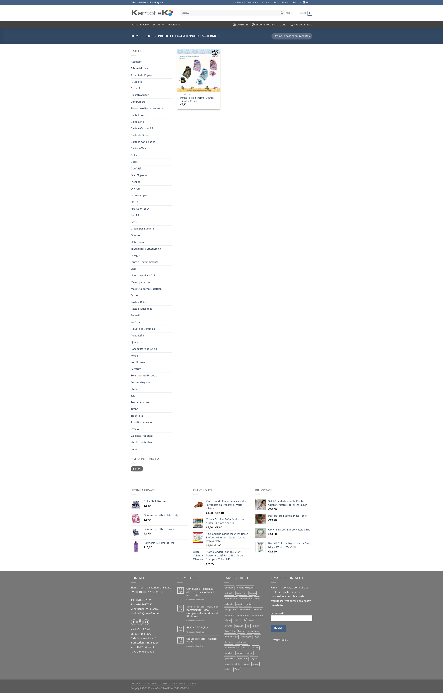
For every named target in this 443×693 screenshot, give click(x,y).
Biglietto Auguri (140, 95)
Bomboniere (138, 101)
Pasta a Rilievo (139, 302)
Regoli (134, 355)
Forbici (135, 215)
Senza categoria (140, 382)
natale (256, 648)
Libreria (156, 25)
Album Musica (139, 68)
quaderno (242, 659)
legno (257, 637)
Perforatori (137, 322)
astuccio (229, 593)
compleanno (231, 610)
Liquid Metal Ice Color (144, 275)
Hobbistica (137, 242)
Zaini (134, 449)
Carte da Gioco (140, 135)
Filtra (136, 469)
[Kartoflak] (152, 13)
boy (257, 599)
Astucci (135, 88)
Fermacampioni (140, 195)
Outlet (135, 295)
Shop (143, 25)
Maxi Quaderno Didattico (146, 288)
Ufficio (135, 429)
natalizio (229, 653)
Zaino (237, 669)
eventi (252, 620)
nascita (246, 648)
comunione (245, 610)
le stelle (229, 642)
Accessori (136, 61)
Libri (133, 268)
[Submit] (282, 13)
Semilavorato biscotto (144, 375)
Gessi (134, 222)
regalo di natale (232, 664)
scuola (246, 664)
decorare (229, 615)
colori (239, 604)
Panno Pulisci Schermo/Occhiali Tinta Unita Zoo (197, 99)
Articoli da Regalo (141, 75)
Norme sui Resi (289, 3)
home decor (253, 631)
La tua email (277, 613)
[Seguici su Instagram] (304, 2)
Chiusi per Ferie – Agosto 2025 (201, 640)
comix (248, 604)
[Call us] (311, 2)
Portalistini (137, 335)
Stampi (135, 389)
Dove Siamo (252, 3)
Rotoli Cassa (138, 362)
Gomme (135, 235)
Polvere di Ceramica (143, 328)
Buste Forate (138, 115)
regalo (254, 659)
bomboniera (231, 599)
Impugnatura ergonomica (146, 248)
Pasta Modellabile (141, 308)
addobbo (229, 588)
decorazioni (257, 615)
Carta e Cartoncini (142, 128)
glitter (256, 626)
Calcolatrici (137, 121)
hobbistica (230, 631)
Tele (133, 395)
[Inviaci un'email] (307, 2)
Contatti (266, 3)
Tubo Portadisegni (141, 422)
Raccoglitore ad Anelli (144, 349)
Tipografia (173, 25)
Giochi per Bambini (142, 228)
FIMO (134, 202)
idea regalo (246, 637)
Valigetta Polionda (142, 435)
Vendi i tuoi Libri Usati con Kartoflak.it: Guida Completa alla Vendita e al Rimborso (202, 611)
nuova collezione (244, 653)
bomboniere (246, 599)
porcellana (230, 659)
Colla (134, 155)
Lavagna (136, 255)
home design (231, 637)
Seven (255, 664)
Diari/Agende (139, 175)
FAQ (276, 3)
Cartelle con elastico (143, 142)
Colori (134, 161)
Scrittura (136, 369)
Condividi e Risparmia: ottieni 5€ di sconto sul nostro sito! (200, 592)
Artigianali (137, 81)
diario (227, 620)
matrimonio (241, 642)
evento (228, 626)
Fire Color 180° (140, 208)
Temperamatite (140, 402)
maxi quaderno (232, 648)
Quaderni (136, 342)
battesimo (241, 593)
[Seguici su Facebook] (301, 2)
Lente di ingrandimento (145, 262)
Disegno (136, 182)
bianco (252, 593)
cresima (258, 610)
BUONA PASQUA (197, 627)
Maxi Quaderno (140, 282)
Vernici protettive (141, 442)
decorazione (243, 615)
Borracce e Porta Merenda (147, 108)
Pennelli (135, 315)
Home (134, 25)
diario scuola (240, 620)
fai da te (239, 626)
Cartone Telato (139, 148)
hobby (241, 631)
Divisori (135, 188)
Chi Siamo (238, 3)
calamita (229, 604)
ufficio (228, 669)
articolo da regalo (245, 588)
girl (248, 626)
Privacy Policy (279, 639)
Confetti (136, 168)
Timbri (134, 409)
